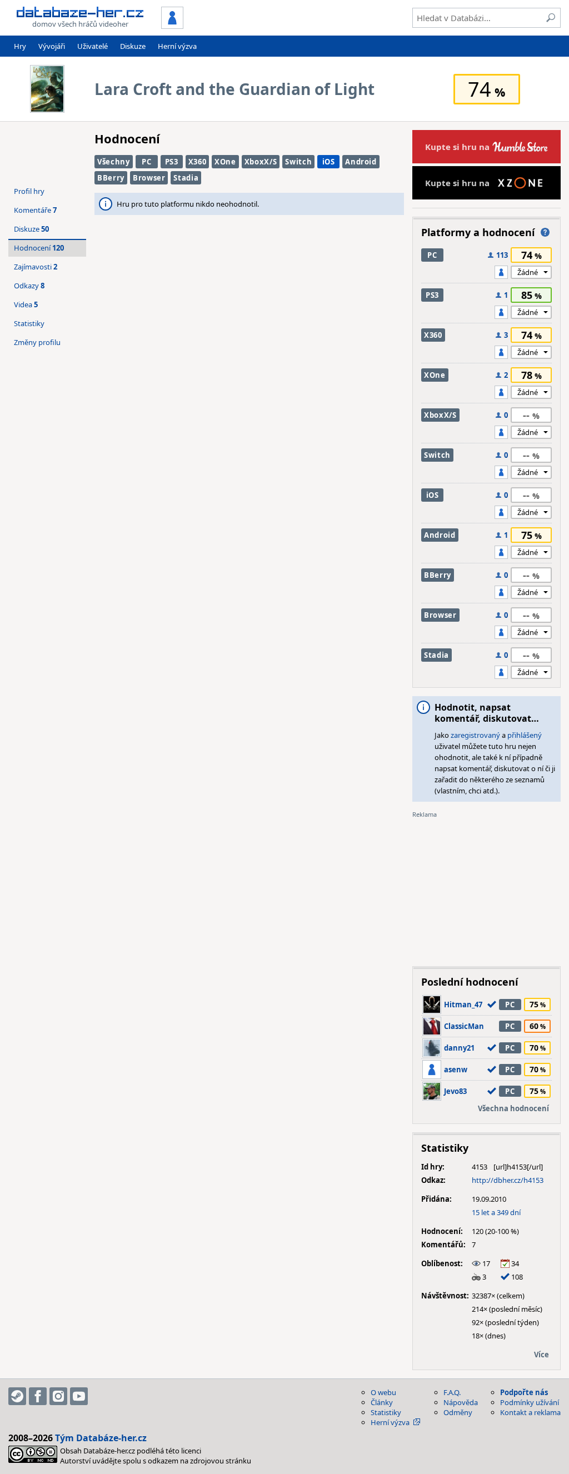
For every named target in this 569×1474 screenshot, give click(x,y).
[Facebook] (38, 1396)
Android (361, 162)
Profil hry (29, 191)
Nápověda (460, 1402)
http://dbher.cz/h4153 (507, 1180)
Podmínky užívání (529, 1402)
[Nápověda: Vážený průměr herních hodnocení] (545, 232)
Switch (298, 162)
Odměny (457, 1412)
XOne (225, 162)
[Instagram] (58, 1396)
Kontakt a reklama (530, 1412)
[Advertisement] (486, 888)
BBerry (110, 178)
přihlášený (524, 735)
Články (382, 1402)
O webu (383, 1392)
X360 (197, 162)
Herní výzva (177, 46)
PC (146, 162)
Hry (20, 46)
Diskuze (133, 46)
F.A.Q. (452, 1392)
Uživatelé (92, 46)
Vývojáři (51, 46)
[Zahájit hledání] (551, 18)
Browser (149, 178)
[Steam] (17, 1396)
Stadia (185, 178)
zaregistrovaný (475, 735)
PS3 (171, 162)
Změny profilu (37, 342)
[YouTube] (79, 1396)
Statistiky (29, 323)
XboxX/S (260, 162)
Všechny (113, 162)
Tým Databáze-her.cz (101, 1438)
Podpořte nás (524, 1392)
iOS (328, 162)
